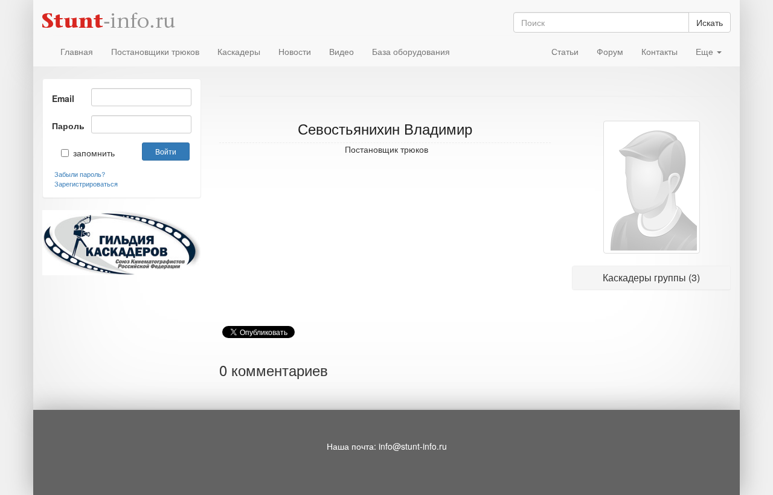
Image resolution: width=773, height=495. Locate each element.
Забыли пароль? (79, 174)
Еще (706, 51)
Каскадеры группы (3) (651, 277)
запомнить (85, 153)
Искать (709, 22)
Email (63, 98)
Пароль (67, 126)
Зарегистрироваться (86, 183)
